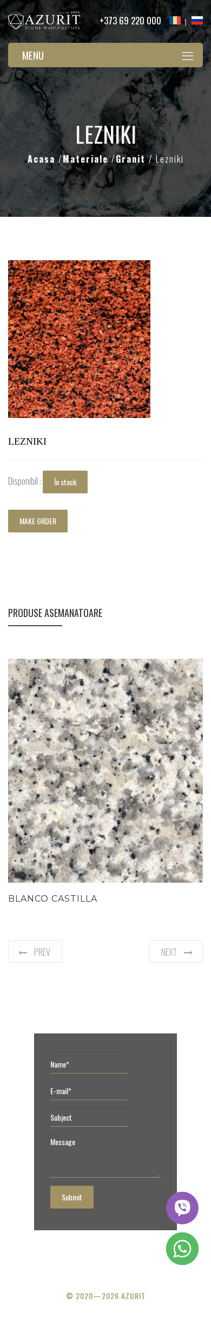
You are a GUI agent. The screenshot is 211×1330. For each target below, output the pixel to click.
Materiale (87, 158)
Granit (132, 158)
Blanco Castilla (52, 899)
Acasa (43, 158)
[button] (140, 270)
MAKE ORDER (37, 520)
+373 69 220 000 (130, 20)
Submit (72, 1197)
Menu (33, 54)
